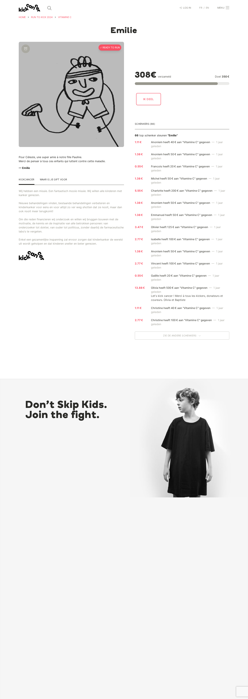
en (207, 7)
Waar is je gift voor (53, 179)
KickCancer (26, 179)
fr (200, 7)
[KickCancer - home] (29, 7)
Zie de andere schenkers (180, 335)
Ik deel (148, 99)
